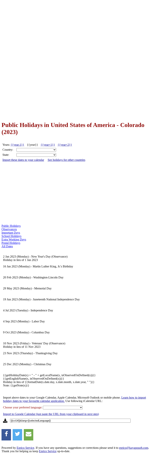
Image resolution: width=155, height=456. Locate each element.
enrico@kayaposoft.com (133, 447)
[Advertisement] (17, 61)
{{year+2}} (65, 144)
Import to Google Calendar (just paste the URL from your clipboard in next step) (51, 414)
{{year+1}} (48, 144)
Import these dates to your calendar (23, 159)
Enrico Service (25, 447)
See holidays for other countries (66, 159)
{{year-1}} (17, 144)
